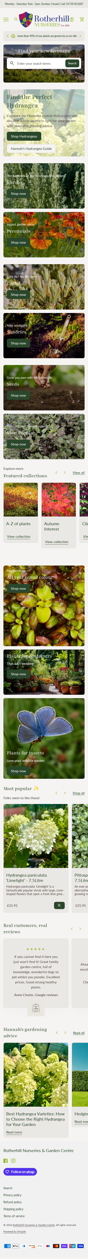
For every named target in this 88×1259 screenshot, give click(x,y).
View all (79, 472)
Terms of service (14, 1216)
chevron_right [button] (64, 472)
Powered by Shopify (14, 1231)
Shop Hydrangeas (24, 136)
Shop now (18, 588)
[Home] (44, 19)
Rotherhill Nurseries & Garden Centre (38, 1150)
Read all (79, 1033)
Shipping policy (13, 1209)
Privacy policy (12, 1195)
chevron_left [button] (56, 472)
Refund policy (12, 1202)
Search (72, 63)
